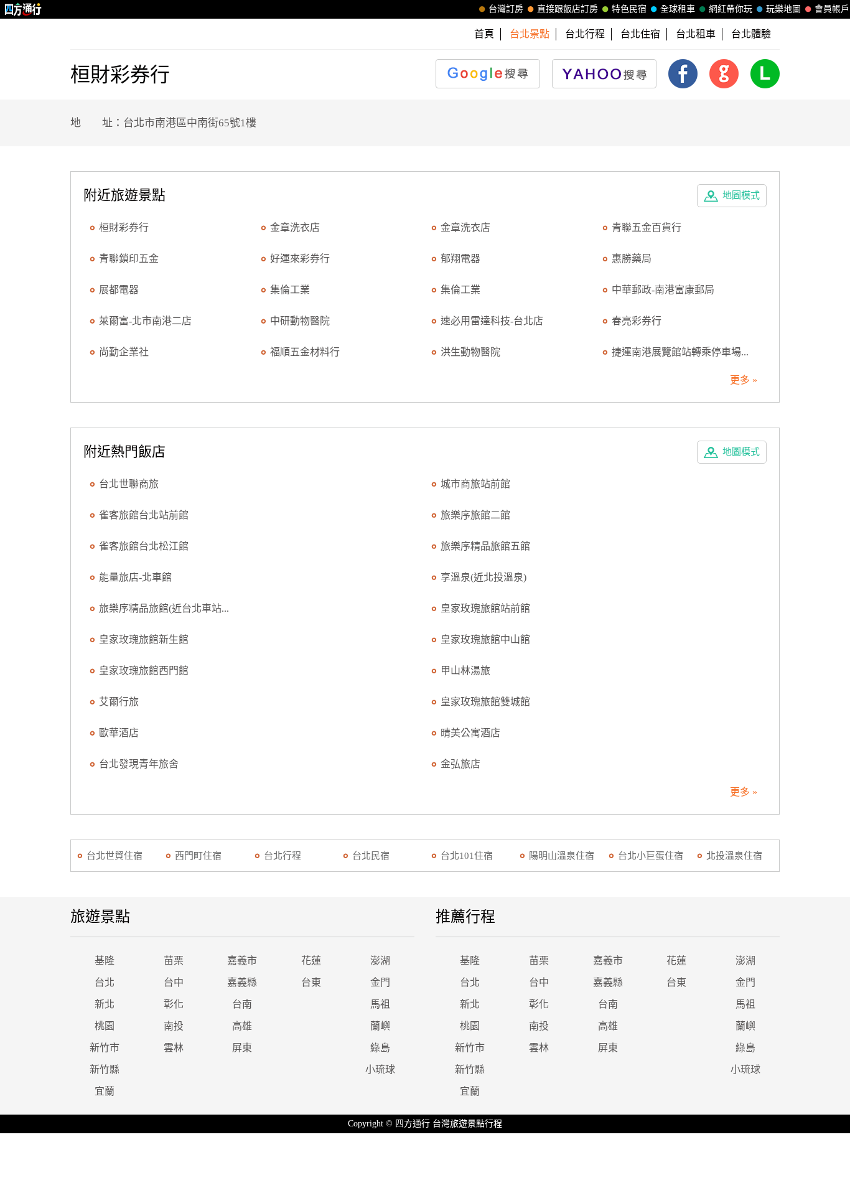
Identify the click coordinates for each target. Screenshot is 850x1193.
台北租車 (696, 34)
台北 (104, 982)
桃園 (104, 1026)
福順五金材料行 (305, 352)
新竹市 (104, 1047)
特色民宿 (629, 9)
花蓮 (311, 960)
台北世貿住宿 (114, 856)
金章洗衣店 (295, 227)
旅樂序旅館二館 (475, 515)
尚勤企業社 (124, 352)
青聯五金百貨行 (646, 227)
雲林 (174, 1047)
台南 (242, 1004)
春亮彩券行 (636, 321)
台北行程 (585, 34)
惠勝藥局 (632, 258)
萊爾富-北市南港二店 (145, 321)
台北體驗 (751, 34)
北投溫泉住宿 (734, 856)
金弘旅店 (460, 764)
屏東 (242, 1047)
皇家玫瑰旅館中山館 (485, 639)
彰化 (174, 1004)
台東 (311, 982)
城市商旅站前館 (475, 484)
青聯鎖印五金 (129, 258)
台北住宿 (640, 34)
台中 (174, 982)
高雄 (242, 1026)
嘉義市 (242, 960)
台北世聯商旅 (129, 484)
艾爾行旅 (119, 701)
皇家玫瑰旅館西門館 (144, 670)
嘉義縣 (242, 982)
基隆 (104, 960)
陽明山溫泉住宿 (561, 856)
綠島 (380, 1047)
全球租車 (677, 9)
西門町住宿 (198, 856)
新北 (104, 1004)
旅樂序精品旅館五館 (485, 546)
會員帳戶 (832, 9)
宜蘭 (104, 1091)
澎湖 (380, 960)
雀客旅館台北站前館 (144, 515)
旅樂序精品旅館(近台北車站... (164, 608)
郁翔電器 (460, 258)
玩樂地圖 (783, 9)
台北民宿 (371, 856)
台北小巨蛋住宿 (650, 856)
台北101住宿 (467, 856)
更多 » (743, 380)
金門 (380, 982)
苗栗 (174, 960)
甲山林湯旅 (465, 670)
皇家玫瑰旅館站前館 (485, 608)
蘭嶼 (380, 1026)
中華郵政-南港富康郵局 (663, 289)
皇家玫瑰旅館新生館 (144, 639)
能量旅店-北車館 (135, 577)
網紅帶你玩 (730, 9)
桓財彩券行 (124, 227)
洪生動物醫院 (470, 352)
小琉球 (380, 1069)
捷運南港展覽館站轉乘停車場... (680, 352)
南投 (174, 1026)
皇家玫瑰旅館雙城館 (485, 701)
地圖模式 (741, 195)
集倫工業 (290, 289)
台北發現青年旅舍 (139, 764)
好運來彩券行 (300, 258)
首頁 (484, 34)
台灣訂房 (505, 9)
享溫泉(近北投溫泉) (483, 577)
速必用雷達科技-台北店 (492, 321)
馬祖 (380, 1004)
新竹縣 (104, 1069)
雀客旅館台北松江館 (144, 546)
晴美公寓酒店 (470, 732)
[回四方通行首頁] (23, 9)
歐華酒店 (119, 732)
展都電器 (119, 289)
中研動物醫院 (300, 321)
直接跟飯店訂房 (567, 9)
